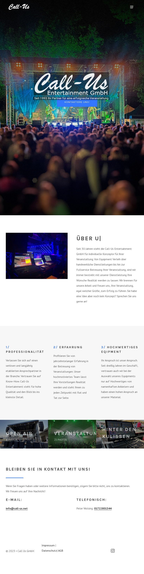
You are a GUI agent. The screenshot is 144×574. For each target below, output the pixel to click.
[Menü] (131, 7)
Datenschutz (49, 550)
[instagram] (115, 551)
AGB (60, 550)
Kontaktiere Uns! (77, 102)
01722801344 (103, 508)
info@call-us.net (17, 508)
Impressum (48, 545)
